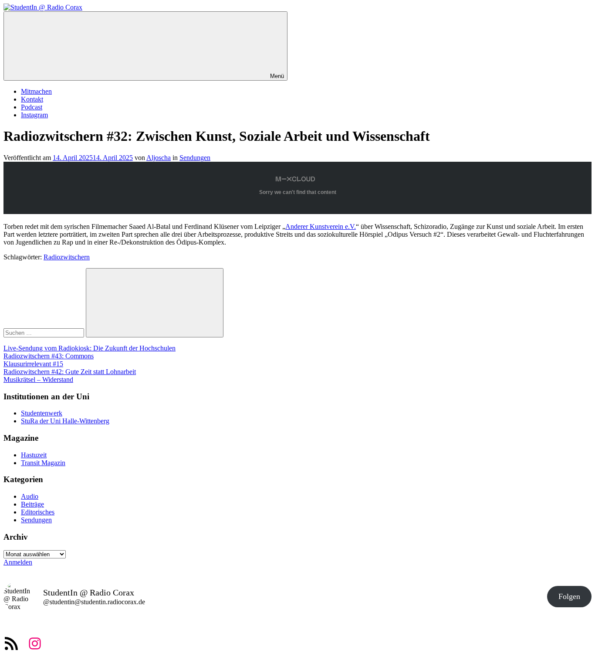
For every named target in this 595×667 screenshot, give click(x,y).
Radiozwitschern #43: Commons (48, 356)
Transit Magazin (43, 462)
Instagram (34, 115)
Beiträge (32, 504)
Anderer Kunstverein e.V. (320, 226)
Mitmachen (36, 91)
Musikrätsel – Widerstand (38, 379)
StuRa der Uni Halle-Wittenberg (65, 421)
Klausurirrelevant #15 (33, 364)
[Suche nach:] (44, 332)
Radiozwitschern (67, 257)
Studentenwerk (41, 413)
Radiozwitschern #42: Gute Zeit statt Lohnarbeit (69, 371)
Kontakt (32, 99)
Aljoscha (158, 157)
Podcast (31, 107)
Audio (29, 496)
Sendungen (194, 157)
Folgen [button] (569, 596)
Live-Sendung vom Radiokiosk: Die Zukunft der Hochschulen (89, 348)
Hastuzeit (34, 455)
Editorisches (37, 512)
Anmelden (17, 562)
